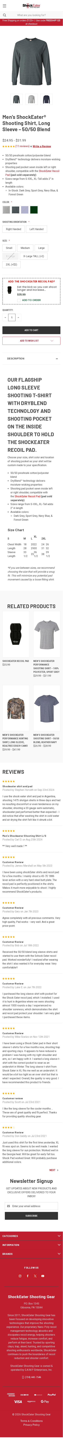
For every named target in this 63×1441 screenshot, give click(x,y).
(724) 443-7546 (33, 1377)
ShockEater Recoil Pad (27, 496)
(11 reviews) (22, 146)
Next (52, 1170)
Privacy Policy (31, 1424)
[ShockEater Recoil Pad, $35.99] (16, 634)
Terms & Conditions (31, 1421)
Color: (6, 202)
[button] (40, 146)
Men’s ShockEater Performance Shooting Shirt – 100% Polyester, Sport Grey (46, 667)
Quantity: (7, 310)
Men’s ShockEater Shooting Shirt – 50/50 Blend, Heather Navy (46, 738)
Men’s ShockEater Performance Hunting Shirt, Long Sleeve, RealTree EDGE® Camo (15, 740)
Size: (5, 240)
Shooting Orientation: (14, 222)
